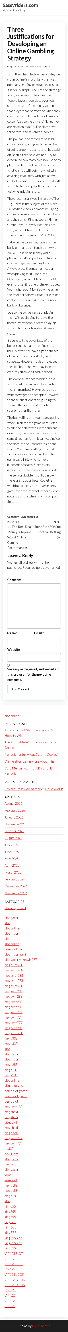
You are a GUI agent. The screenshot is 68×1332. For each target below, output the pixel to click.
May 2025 (12, 859)
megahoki (11, 1112)
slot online (12, 716)
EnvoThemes (41, 1326)
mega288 (11, 1065)
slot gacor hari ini (16, 954)
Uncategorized (29, 516)
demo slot (11, 1101)
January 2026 (14, 817)
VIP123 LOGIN (15, 1274)
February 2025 (15, 879)
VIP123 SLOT (14, 1253)
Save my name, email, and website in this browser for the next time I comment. (33, 674)
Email (39, 633)
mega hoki (11, 1133)
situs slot (11, 1122)
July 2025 (11, 845)
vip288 (9, 1175)
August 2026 (13, 803)
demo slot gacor (16, 1091)
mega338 (11, 1038)
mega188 (11, 1185)
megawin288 (13, 991)
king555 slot (13, 1238)
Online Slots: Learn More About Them (31, 761)
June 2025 (12, 852)
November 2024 (16, 893)
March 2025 (13, 872)
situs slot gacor (15, 949)
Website (13, 650)
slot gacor (11, 918)
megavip (11, 1164)
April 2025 (12, 865)
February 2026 (15, 810)
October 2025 (14, 831)
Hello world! (54, 789)
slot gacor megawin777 (21, 960)
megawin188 (13, 1107)
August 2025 (13, 838)
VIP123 (10, 1301)
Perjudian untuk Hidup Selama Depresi (31, 754)
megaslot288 (14, 965)
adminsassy (35, 66)
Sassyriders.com (20, 5)
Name (12, 633)
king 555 (10, 1222)
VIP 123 (10, 1290)
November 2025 (16, 824)
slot (7, 923)
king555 (10, 1206)
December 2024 (16, 886)
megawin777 (13, 1012)
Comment (15, 580)
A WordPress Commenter (23, 789)
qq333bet (11, 1149)
